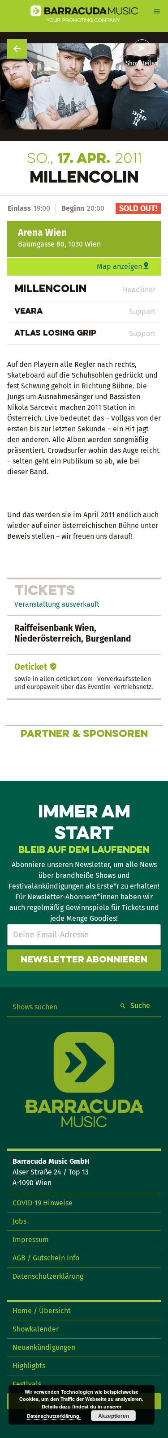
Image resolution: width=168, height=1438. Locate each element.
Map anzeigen (119, 266)
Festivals (27, 1384)
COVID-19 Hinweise (43, 1203)
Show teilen (142, 63)
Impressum (31, 1239)
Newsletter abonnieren (84, 960)
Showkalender (36, 1329)
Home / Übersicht (42, 1310)
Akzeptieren (113, 1416)
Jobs (19, 1221)
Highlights (29, 1365)
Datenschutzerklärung (48, 1276)
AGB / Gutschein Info (46, 1258)
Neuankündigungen (44, 1347)
